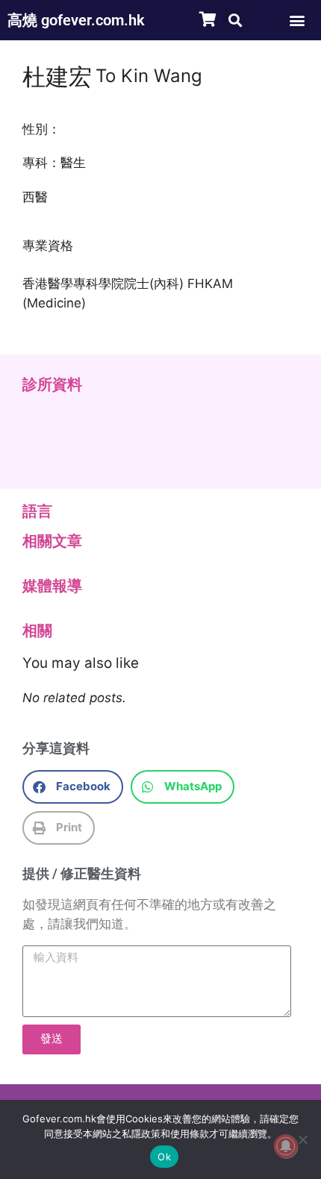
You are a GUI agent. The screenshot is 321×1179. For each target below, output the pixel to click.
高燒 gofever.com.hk (76, 20)
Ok (164, 1157)
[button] (234, 19)
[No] (302, 1139)
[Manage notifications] (286, 1146)
